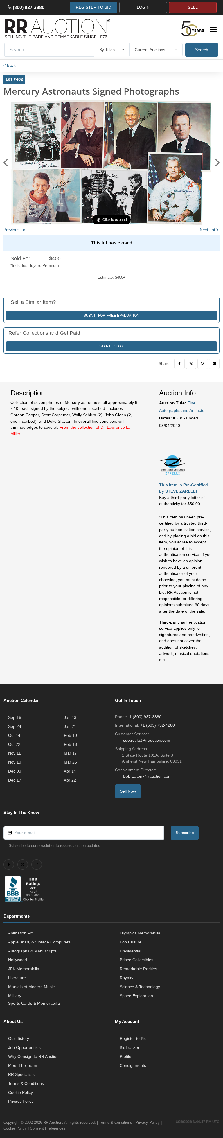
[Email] (214, 364)
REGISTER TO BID (93, 7)
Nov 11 (14, 753)
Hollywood (17, 959)
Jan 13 (70, 717)
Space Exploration (136, 995)
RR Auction (52, 1122)
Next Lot (207, 229)
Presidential (130, 951)
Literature (17, 977)
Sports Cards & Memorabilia (34, 1003)
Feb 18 (70, 744)
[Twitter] (191, 364)
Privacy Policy (20, 1101)
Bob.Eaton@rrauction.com (147, 776)
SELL (193, 7)
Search (201, 49)
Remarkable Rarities (138, 968)
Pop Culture (130, 942)
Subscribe (185, 832)
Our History (18, 1038)
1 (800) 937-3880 (145, 716)
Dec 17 (14, 780)
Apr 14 (70, 771)
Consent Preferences (47, 1128)
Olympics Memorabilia (140, 933)
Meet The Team (22, 1065)
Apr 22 (70, 780)
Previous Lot (14, 229)
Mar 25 (70, 762)
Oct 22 (14, 744)
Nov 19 (14, 762)
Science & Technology (140, 986)
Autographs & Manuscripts (32, 951)
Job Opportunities (24, 1047)
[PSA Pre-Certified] (172, 464)
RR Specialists (21, 1074)
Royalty (126, 977)
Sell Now (128, 791)
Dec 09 (14, 771)
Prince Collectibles (136, 959)
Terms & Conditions (26, 1083)
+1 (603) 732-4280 (157, 725)
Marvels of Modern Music (31, 986)
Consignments (133, 1065)
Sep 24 (14, 726)
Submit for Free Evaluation (112, 316)
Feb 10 (70, 735)
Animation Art (20, 933)
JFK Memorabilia (23, 968)
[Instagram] (202, 364)
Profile (125, 1056)
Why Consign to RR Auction (33, 1056)
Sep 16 (14, 717)
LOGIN (143, 7)
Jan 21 (70, 726)
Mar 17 (70, 753)
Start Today (111, 346)
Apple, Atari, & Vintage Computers (39, 942)
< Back (9, 65)
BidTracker (129, 1047)
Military (14, 995)
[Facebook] (179, 364)
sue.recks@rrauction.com (146, 740)
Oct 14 (14, 735)
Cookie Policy (20, 1092)
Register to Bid (133, 1038)
